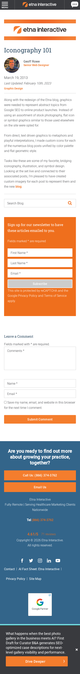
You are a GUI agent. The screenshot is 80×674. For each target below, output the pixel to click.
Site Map (35, 579)
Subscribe (40, 284)
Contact (9, 569)
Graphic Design (13, 88)
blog (19, 186)
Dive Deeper (35, 661)
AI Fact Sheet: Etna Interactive (39, 569)
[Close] (76, 649)
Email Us (40, 487)
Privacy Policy (15, 579)
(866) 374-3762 (42, 520)
